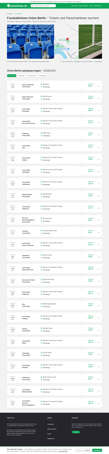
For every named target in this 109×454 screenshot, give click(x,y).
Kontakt (76, 432)
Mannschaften (83, 6)
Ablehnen (87, 450)
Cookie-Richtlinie (63, 451)
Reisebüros (97, 6)
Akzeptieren (97, 450)
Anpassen (79, 450)
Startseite (74, 6)
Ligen (91, 6)
